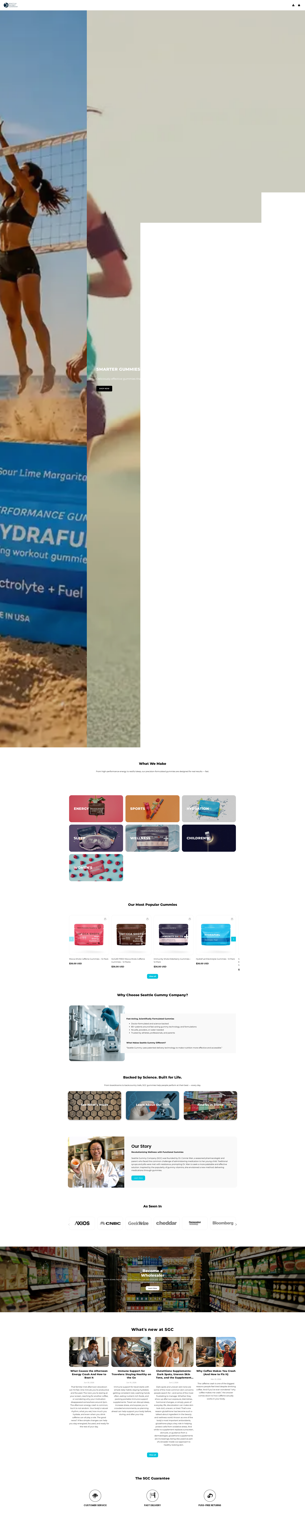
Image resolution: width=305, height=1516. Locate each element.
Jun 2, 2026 (173, 1382)
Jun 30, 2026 (89, 1382)
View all (152, 888)
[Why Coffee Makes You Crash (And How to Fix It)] (216, 1352)
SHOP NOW (17, 388)
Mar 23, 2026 (216, 1379)
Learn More (138, 1178)
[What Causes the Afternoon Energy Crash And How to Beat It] (89, 1352)
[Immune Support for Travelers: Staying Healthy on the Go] (131, 1352)
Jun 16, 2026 (131, 1382)
